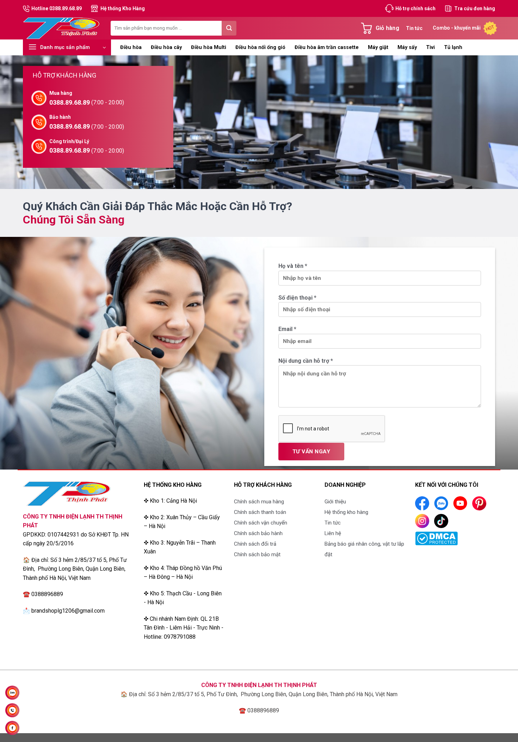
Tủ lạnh (453, 47)
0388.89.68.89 (69, 102)
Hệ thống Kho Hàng (122, 8)
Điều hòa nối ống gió (260, 47)
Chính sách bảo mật (257, 554)
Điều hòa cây (166, 47)
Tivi (430, 47)
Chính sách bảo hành (258, 533)
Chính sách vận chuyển (260, 523)
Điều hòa (131, 47)
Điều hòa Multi (208, 47)
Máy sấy (407, 47)
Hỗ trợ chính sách (415, 8)
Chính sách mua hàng (259, 501)
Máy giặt (378, 47)
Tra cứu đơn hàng (474, 8)
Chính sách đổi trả (255, 544)
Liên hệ (333, 533)
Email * (287, 329)
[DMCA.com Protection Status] (436, 538)
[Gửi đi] (229, 28)
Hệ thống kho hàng (346, 512)
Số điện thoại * (297, 297)
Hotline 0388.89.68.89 (56, 8)
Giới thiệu (335, 501)
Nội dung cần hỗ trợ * (305, 360)
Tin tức (414, 28)
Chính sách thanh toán (260, 512)
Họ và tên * (292, 266)
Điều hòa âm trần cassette (327, 47)
